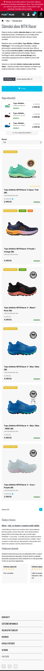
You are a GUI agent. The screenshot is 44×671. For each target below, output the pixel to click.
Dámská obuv (17, 21)
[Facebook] (4, 668)
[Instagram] (10, 668)
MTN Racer (9, 79)
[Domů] (2, 21)
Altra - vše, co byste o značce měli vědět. (21, 525)
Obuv (8, 21)
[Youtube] (16, 668)
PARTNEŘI (5, 656)
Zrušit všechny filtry (24, 79)
